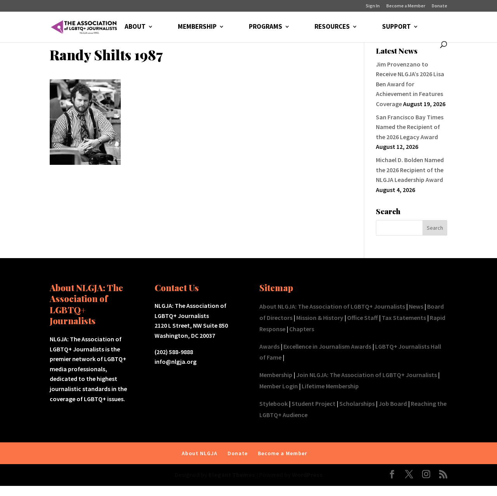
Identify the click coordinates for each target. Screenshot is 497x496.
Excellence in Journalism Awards (327, 346)
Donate (439, 6)
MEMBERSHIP (197, 27)
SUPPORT (396, 27)
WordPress (307, 475)
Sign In (373, 6)
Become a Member (405, 6)
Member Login (278, 386)
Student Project (313, 403)
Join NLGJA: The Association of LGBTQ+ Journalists (366, 375)
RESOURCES (332, 27)
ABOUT (135, 27)
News (416, 306)
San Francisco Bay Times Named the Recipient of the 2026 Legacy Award (409, 127)
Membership (275, 375)
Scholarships (357, 403)
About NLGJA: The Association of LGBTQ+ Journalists (332, 306)
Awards (269, 346)
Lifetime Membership (330, 386)
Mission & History (319, 317)
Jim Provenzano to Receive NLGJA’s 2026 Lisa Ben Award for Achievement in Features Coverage (410, 84)
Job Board (393, 403)
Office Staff (362, 317)
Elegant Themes (232, 475)
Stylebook (273, 403)
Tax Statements (404, 317)
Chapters (301, 329)
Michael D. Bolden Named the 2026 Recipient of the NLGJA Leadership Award (410, 169)
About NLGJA (199, 453)
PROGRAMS (265, 27)
